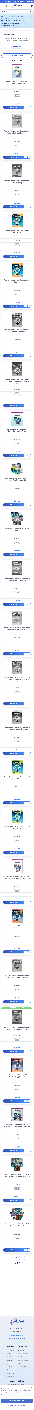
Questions (10, 1357)
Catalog (20, 1363)
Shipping (9, 1367)
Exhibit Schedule (23, 1354)
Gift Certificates (23, 1360)
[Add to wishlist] (27, 107)
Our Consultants (23, 1357)
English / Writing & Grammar (15, 16)
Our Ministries (22, 1367)
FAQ (8, 1354)
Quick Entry (10, 1363)
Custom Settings (16, 1405)
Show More (17, 47)
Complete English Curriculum (9, 18)
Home (3, 16)
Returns (9, 1370)
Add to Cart (13, 107)
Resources (10, 1360)
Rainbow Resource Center (17, 1321)
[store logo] (16, 6)
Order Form (10, 1373)
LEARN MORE (30, 1)
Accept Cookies (16, 1401)
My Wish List (11, 1376)
